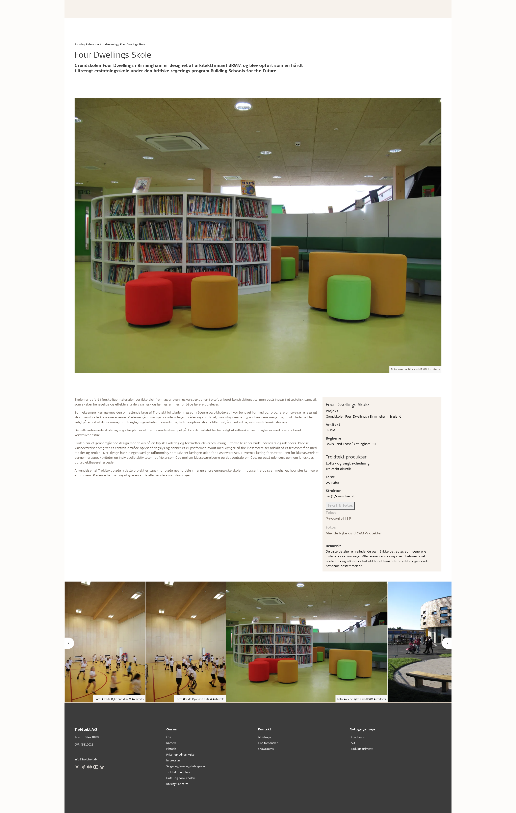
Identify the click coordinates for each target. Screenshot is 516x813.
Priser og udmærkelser (181, 754)
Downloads (357, 737)
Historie (171, 749)
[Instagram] (77, 767)
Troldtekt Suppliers (178, 772)
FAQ (352, 743)
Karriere (171, 743)
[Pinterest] (89, 767)
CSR (168, 737)
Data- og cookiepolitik (181, 778)
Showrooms (266, 749)
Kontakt (264, 729)
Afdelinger (264, 737)
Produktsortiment (361, 749)
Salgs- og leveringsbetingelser (185, 766)
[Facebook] (83, 767)
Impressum (173, 760)
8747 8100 (92, 737)
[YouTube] (95, 767)
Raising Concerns (177, 784)
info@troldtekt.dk (86, 759)
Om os (171, 729)
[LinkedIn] (102, 767)
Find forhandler (268, 743)
